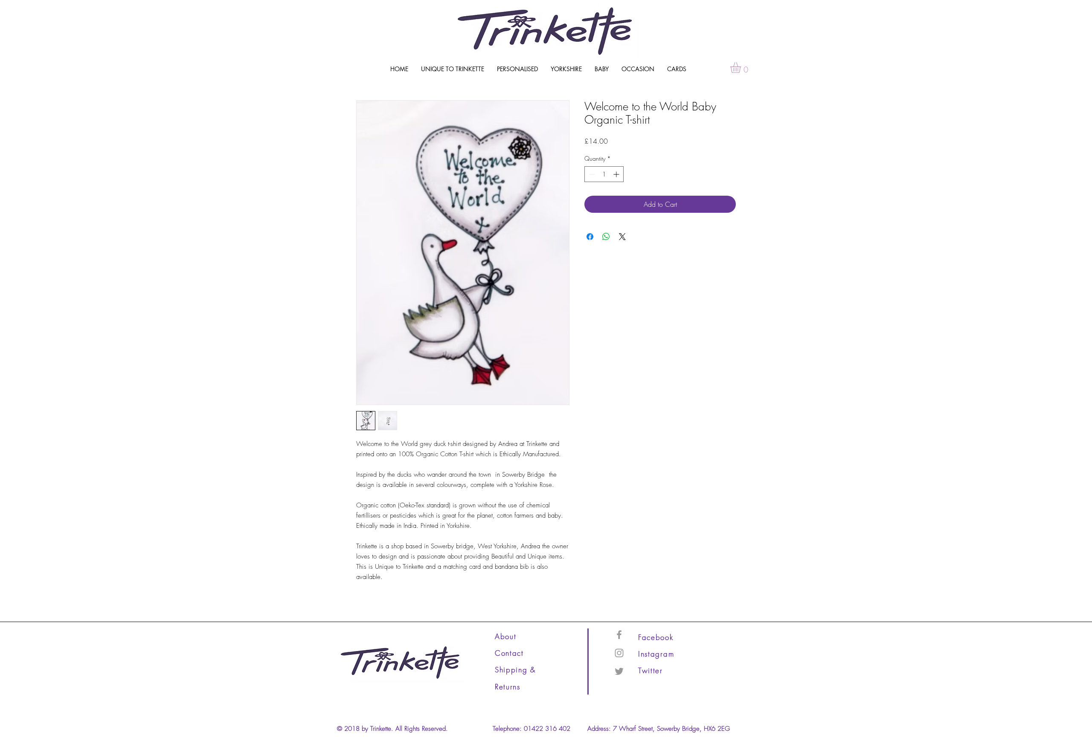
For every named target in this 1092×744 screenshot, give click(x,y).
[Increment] (617, 174)
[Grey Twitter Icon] (619, 671)
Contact (509, 653)
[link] (741, 67)
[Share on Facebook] (590, 237)
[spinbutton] (604, 174)
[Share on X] (622, 237)
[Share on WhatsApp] (606, 237)
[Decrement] (591, 174)
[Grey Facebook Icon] (619, 634)
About (506, 636)
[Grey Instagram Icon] (619, 653)
